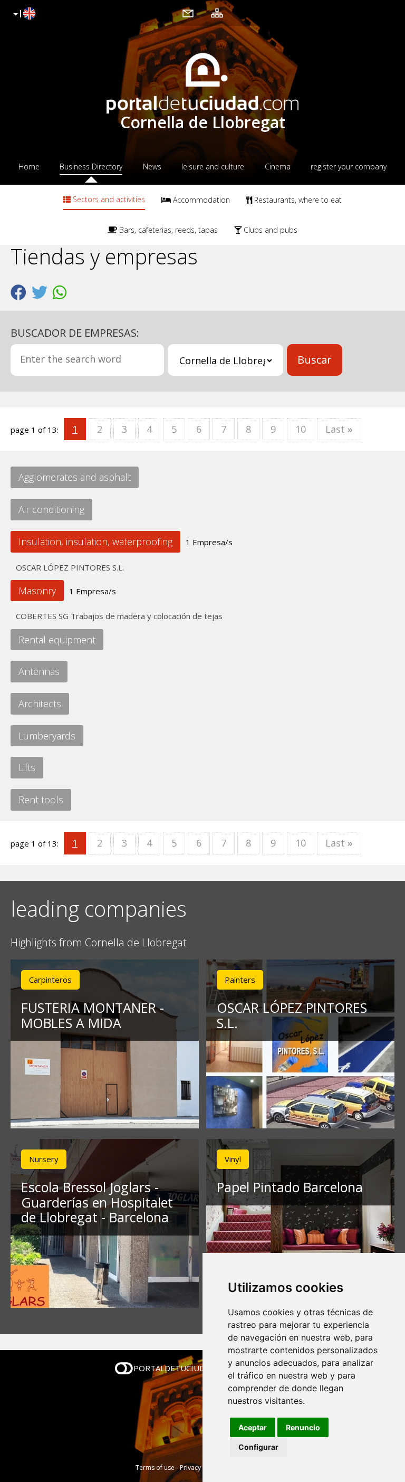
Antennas (39, 671)
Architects (39, 703)
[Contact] (188, 13)
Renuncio (303, 1427)
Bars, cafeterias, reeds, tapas (167, 230)
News (152, 167)
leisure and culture (212, 167)
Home (29, 167)
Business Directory (91, 167)
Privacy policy (200, 1467)
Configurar (258, 1446)
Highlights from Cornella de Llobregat (99, 942)
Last (339, 429)
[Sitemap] (217, 13)
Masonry (37, 590)
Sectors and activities (108, 199)
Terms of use (155, 1467)
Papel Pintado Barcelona (290, 1187)
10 (300, 429)
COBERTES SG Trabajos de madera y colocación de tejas (119, 616)
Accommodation (200, 200)
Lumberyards (46, 735)
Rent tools (40, 799)
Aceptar (252, 1427)
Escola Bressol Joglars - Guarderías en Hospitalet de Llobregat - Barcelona (97, 1202)
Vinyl (233, 1159)
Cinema (278, 167)
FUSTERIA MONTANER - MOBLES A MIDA (92, 1015)
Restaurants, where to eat (297, 200)
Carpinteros (50, 979)
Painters (240, 979)
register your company (349, 167)
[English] (23, 14)
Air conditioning (51, 509)
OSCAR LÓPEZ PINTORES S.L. (70, 567)
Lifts (26, 767)
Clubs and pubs (269, 230)
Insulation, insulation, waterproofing (95, 541)
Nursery (44, 1159)
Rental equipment (56, 639)
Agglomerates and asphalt (74, 477)
